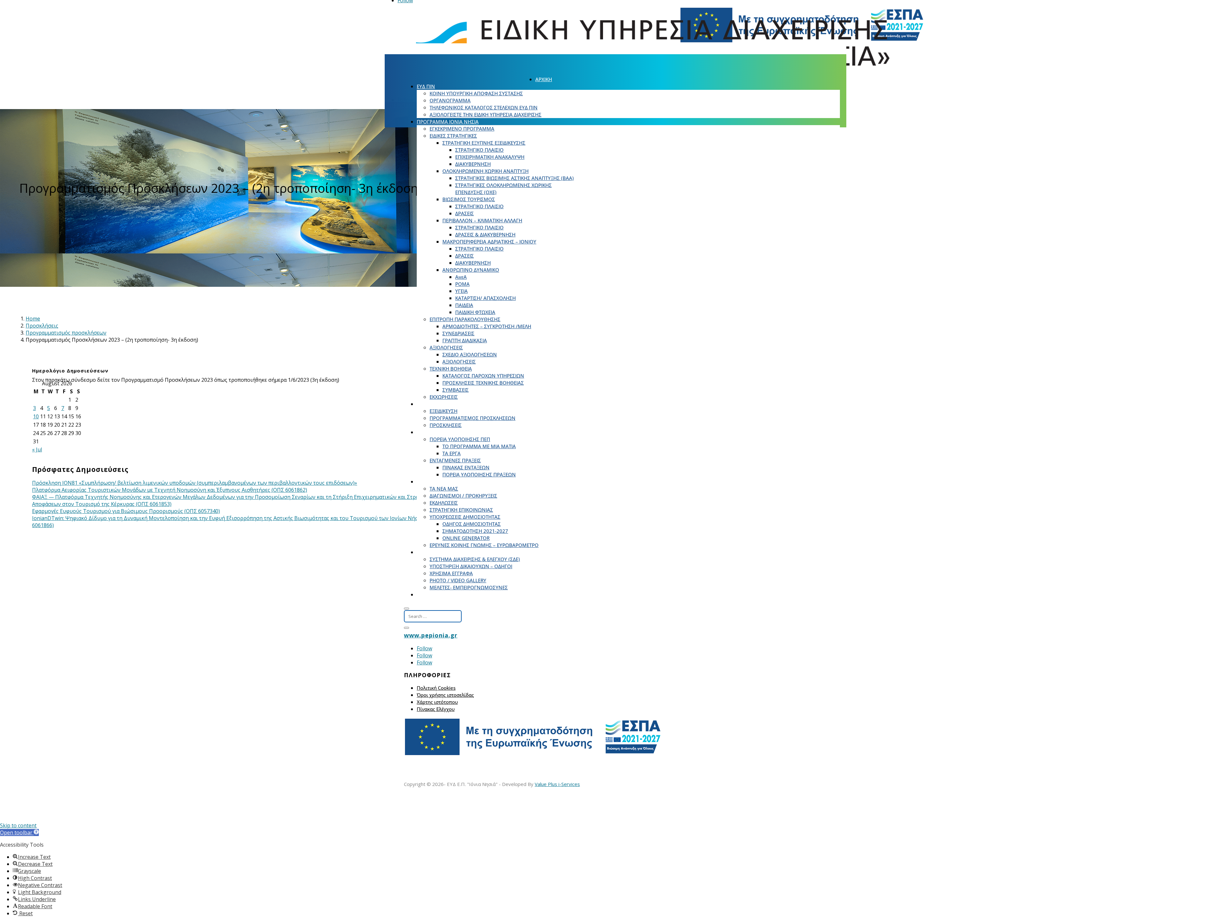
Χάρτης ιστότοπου (437, 702)
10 (36, 416)
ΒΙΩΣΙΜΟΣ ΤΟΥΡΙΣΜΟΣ (468, 199)
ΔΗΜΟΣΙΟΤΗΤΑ (434, 481)
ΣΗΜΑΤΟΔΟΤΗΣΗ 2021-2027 (475, 531)
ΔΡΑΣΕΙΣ (464, 213)
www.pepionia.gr (430, 635)
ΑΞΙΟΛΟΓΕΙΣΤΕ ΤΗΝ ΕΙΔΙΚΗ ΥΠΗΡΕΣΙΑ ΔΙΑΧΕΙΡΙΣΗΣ (485, 114)
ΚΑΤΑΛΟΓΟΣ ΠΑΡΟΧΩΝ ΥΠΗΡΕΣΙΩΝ (483, 375)
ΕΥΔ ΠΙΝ (426, 86)
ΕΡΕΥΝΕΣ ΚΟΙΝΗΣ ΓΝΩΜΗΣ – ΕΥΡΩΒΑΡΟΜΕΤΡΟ (484, 545)
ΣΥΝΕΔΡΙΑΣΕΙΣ (458, 333)
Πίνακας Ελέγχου (436, 709)
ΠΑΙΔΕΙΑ (464, 305)
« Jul (37, 449)
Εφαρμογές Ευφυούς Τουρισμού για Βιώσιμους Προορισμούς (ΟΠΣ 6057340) (126, 511)
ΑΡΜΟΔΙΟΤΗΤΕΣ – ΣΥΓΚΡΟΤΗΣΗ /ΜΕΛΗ (486, 326)
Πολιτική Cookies (436, 688)
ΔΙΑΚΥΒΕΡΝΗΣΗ (473, 164)
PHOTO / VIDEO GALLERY (458, 580)
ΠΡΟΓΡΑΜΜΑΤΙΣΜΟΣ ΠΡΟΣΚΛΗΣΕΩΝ (472, 418)
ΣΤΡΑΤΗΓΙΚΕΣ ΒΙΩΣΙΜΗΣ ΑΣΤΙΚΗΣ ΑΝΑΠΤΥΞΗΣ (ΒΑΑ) (514, 178)
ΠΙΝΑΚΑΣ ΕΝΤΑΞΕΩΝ (466, 467)
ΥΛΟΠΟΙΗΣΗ (431, 432)
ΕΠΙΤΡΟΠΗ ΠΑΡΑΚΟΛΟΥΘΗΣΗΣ (465, 319)
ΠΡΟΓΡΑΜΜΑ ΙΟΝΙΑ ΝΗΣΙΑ (448, 121)
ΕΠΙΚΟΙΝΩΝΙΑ (432, 594)
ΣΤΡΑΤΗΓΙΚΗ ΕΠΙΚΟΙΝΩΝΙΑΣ (461, 510)
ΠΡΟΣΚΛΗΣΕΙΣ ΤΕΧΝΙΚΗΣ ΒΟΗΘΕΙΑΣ (483, 383)
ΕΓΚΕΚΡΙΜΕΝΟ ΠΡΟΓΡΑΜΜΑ (462, 128)
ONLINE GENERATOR (466, 538)
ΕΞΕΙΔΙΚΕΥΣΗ (443, 411)
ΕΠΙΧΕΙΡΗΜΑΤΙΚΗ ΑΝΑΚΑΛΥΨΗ (489, 157)
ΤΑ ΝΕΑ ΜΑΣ (444, 488)
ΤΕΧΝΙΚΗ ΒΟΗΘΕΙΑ (451, 368)
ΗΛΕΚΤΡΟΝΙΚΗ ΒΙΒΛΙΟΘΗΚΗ (448, 552)
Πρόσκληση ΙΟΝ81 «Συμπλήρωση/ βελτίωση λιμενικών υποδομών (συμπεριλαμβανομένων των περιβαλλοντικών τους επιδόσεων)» (194, 482)
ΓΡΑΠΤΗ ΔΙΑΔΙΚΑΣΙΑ (464, 340)
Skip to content (18, 825)
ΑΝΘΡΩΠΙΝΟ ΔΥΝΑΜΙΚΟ (470, 270)
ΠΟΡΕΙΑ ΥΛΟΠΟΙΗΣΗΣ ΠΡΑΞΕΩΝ (479, 474)
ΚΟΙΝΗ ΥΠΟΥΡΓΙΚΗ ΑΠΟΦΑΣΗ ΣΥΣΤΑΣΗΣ (476, 93)
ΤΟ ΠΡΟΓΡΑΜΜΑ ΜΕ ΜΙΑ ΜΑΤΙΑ (479, 446)
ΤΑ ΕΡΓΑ (451, 453)
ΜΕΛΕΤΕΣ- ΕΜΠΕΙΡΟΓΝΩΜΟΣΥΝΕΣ (469, 587)
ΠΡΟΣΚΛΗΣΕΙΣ (433, 404)
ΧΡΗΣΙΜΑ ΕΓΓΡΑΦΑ (451, 573)
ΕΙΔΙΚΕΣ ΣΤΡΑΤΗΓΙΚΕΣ (453, 135)
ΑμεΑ (461, 277)
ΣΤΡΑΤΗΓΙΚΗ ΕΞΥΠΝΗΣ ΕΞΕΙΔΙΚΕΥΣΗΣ (483, 143)
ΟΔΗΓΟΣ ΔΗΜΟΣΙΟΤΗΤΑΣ (471, 524)
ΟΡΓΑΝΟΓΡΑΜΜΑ (450, 100)
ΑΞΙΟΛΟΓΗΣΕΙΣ (446, 347)
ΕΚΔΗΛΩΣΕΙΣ (444, 502)
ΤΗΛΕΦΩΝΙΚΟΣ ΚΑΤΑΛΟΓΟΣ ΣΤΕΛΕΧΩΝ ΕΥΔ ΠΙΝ (484, 107)
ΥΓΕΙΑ (461, 291)
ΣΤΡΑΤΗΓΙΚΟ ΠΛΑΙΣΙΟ (479, 150)
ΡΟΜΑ (462, 284)
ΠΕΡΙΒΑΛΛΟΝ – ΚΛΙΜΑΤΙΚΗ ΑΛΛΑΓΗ (482, 220)
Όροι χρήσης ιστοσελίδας (445, 695)
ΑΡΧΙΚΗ (543, 79)
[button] (19, 832)
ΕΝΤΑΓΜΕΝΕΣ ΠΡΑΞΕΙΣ (455, 460)
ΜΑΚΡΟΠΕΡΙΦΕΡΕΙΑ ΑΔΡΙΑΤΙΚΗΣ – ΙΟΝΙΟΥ (489, 241)
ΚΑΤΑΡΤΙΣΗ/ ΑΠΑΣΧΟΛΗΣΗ (485, 298)
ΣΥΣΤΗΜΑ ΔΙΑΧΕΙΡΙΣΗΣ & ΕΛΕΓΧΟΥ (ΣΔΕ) (475, 559)
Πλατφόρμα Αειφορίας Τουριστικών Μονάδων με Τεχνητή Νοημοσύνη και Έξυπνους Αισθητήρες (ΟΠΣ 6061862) (169, 489)
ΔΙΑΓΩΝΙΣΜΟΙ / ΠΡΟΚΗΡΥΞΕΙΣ (463, 495)
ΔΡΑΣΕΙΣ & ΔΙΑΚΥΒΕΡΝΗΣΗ (485, 234)
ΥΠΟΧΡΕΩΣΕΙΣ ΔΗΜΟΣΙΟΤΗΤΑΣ (465, 517)
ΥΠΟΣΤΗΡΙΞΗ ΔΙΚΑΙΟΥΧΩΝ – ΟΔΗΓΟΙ (471, 566)
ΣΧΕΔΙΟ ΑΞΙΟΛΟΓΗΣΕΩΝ (469, 354)
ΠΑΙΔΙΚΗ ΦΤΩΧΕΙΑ (475, 312)
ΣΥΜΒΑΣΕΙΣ (455, 390)
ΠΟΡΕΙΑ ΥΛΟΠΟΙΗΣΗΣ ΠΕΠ (460, 439)
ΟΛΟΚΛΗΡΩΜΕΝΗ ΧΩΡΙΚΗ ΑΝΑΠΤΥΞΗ (485, 171)
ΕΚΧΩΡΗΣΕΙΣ (444, 397)
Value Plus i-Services (557, 784)
